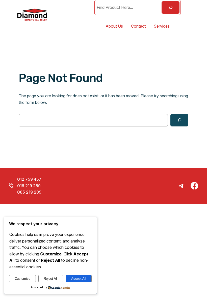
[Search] (170, 7)
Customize (22, 279)
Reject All (51, 279)
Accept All (78, 279)
